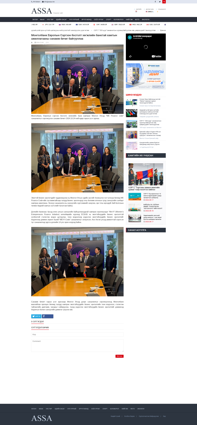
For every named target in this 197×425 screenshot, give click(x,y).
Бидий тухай (115, 416)
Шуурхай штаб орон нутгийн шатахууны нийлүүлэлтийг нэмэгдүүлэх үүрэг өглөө (41, 30)
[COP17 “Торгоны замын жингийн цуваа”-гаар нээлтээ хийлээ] (145, 174)
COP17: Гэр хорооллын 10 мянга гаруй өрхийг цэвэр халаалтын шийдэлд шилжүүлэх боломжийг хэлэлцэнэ (152, 195)
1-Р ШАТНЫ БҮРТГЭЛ (146, 147)
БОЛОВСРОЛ (118, 19)
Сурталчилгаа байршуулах (149, 416)
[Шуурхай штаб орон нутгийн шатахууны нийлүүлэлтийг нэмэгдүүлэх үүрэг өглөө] (131, 113)
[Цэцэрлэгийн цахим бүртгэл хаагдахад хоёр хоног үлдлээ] (131, 146)
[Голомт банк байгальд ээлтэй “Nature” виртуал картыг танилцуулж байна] (131, 102)
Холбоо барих (129, 416)
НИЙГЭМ (129, 19)
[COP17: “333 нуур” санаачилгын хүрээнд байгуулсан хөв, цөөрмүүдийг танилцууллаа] (131, 124)
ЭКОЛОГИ (145, 19)
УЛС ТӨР (50, 19)
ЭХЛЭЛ (35, 19)
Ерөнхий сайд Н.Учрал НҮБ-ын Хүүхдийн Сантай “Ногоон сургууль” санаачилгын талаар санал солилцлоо (150, 133)
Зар (164, 416)
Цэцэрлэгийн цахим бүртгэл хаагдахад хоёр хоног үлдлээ (149, 143)
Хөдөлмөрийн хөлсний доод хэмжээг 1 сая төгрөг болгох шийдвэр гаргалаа (153, 217)
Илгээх (119, 356)
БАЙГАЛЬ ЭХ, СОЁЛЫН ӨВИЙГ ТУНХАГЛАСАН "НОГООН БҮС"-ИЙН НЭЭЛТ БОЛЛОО (153, 206)
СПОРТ (108, 19)
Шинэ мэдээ (133, 94)
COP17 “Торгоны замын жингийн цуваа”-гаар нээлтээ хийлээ (144, 188)
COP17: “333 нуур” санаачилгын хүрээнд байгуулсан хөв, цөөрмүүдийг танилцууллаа (107, 30)
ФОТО (137, 19)
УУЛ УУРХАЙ (74, 19)
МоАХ (42, 19)
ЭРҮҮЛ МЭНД (86, 19)
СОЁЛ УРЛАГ (99, 19)
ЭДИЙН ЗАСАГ (61, 19)
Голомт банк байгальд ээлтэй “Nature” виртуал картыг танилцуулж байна (150, 101)
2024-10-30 (40, 42)
